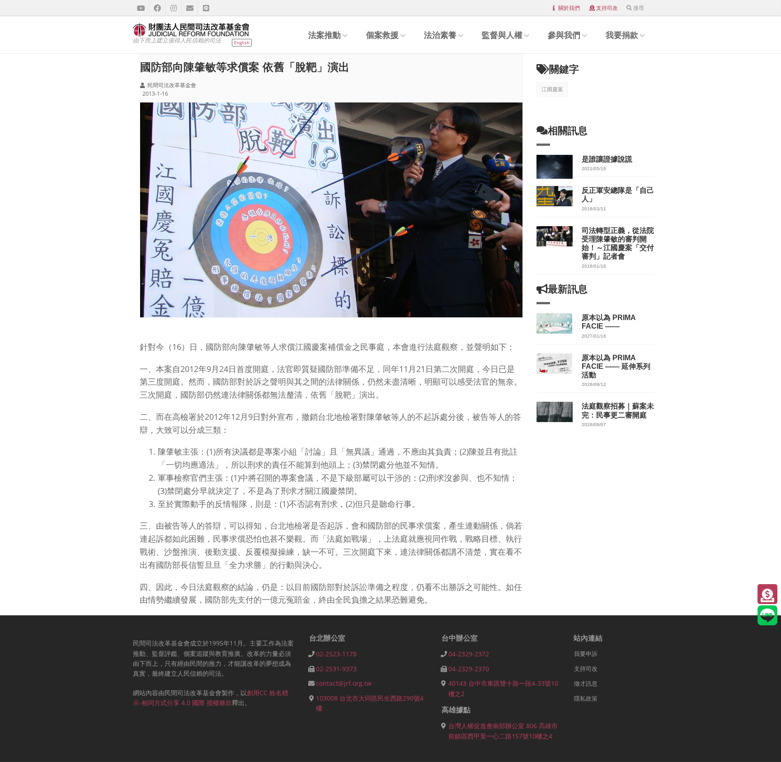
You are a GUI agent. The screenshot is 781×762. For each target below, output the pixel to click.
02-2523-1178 (336, 654)
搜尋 (638, 8)
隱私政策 (586, 698)
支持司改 (607, 8)
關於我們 (569, 8)
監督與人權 (502, 34)
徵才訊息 (586, 683)
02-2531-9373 (336, 668)
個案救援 (382, 34)
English (241, 42)
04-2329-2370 (468, 668)
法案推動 (324, 34)
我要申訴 (586, 654)
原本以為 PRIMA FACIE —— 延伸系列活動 (616, 366)
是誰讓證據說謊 (607, 159)
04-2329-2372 (468, 654)
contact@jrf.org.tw (344, 683)
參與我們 (564, 34)
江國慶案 (552, 89)
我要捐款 (622, 34)
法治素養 (440, 34)
